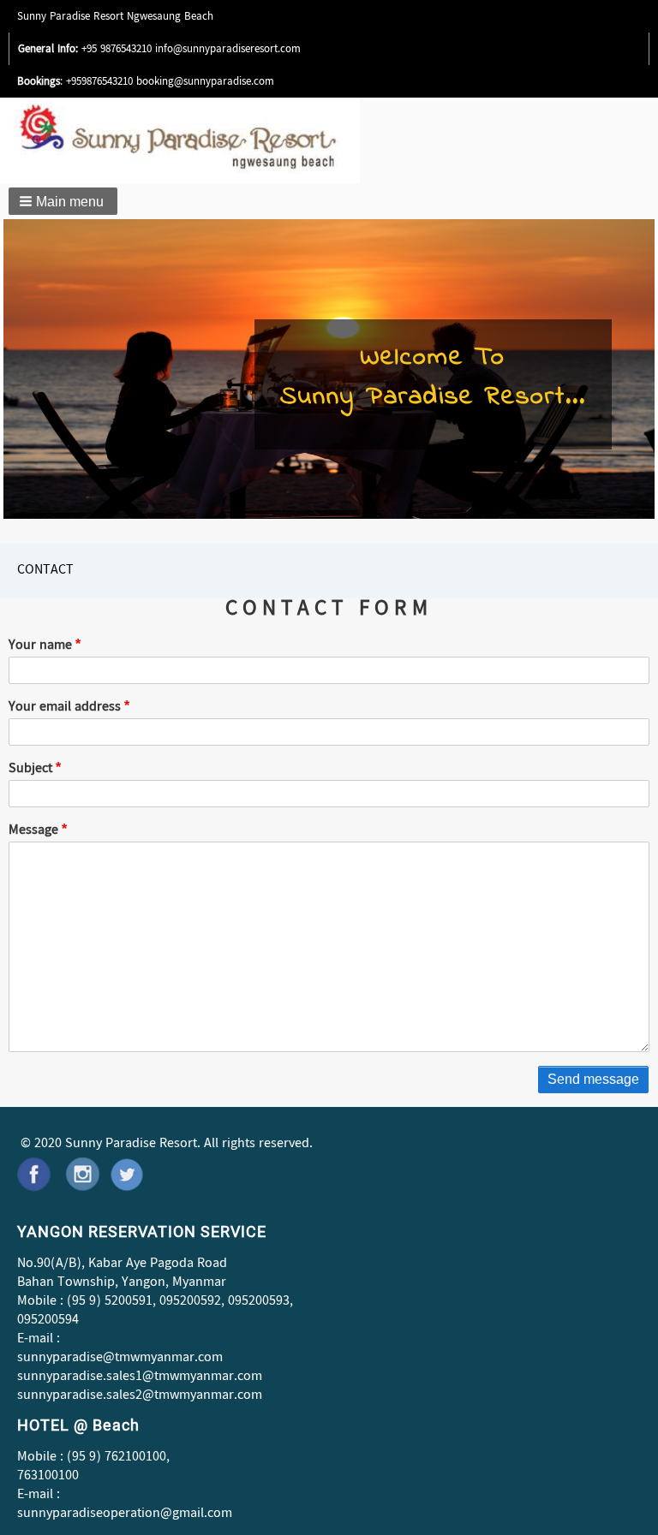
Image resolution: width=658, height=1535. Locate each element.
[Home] (209, 140)
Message (33, 831)
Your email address (65, 708)
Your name (40, 646)
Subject (30, 769)
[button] (63, 201)
